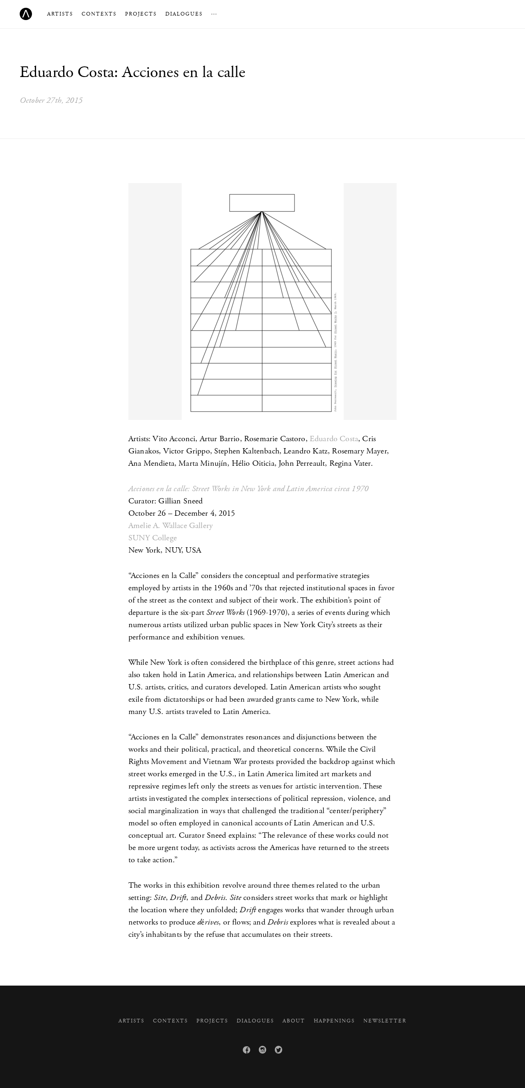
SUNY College (152, 538)
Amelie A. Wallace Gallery (170, 526)
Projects (141, 14)
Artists (60, 14)
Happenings (334, 1021)
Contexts (99, 14)
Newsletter (384, 1021)
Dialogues (184, 14)
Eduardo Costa (334, 439)
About (294, 1021)
